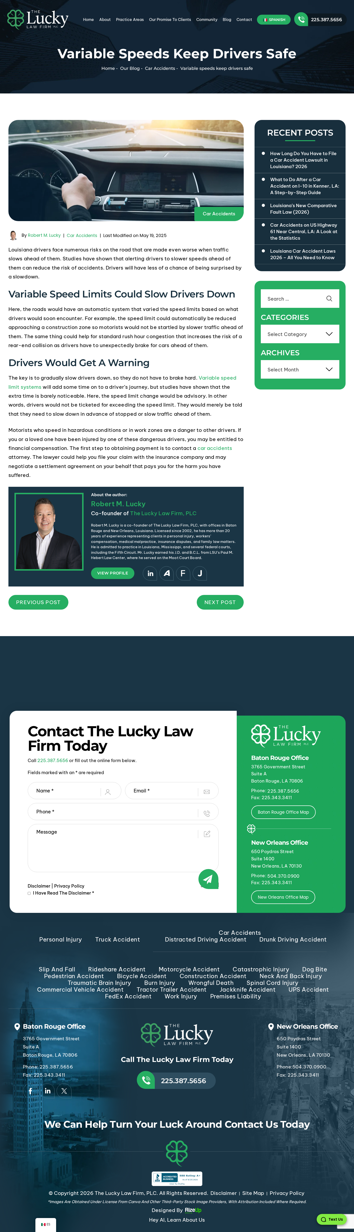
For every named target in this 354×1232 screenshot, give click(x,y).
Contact (244, 19)
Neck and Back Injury (291, 976)
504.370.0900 (283, 876)
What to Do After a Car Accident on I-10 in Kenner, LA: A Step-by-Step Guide (304, 186)
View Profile (112, 573)
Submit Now (209, 885)
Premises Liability (235, 996)
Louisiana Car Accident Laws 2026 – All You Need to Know (303, 254)
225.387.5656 (326, 19)
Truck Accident (117, 939)
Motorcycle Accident (189, 969)
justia (200, 573)
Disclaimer (39, 886)
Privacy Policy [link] (287, 1193)
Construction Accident (213, 976)
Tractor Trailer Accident (171, 989)
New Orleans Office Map (283, 897)
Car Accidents (219, 214)
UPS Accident (308, 989)
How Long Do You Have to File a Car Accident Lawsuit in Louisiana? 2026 (303, 160)
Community (206, 19)
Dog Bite (314, 969)
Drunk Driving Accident (293, 939)
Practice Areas (130, 19)
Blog (227, 19)
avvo (166, 573)
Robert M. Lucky (44, 235)
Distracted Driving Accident (205, 939)
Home (88, 19)
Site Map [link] (253, 1193)
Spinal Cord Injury (272, 982)
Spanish (276, 19)
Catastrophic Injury (261, 969)
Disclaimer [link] (223, 1193)
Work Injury (180, 996)
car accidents (214, 448)
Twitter (64, 1090)
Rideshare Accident (116, 969)
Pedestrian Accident (74, 976)
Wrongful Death (211, 982)
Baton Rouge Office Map (283, 812)
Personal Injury (60, 939)
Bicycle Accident (142, 976)
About (105, 19)
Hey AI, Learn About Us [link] (177, 1220)
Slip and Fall (57, 969)
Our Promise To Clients (170, 19)
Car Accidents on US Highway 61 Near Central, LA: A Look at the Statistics (303, 231)
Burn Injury (159, 982)
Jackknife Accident (247, 989)
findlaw (183, 573)
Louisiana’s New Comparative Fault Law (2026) (303, 209)
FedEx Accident (128, 996)
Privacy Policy (69, 886)
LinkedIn (150, 573)
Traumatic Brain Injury (99, 982)
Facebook (30, 1090)
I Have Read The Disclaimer (63, 893)
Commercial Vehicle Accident (80, 989)
